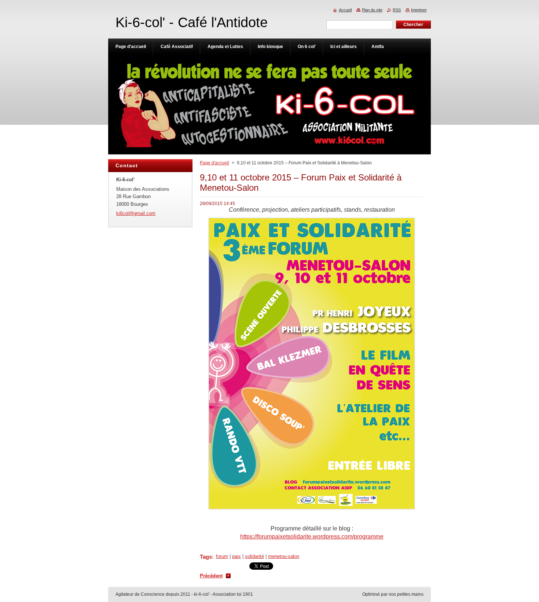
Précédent (211, 576)
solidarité (254, 556)
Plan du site (372, 10)
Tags (206, 557)
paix (236, 556)
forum (222, 556)
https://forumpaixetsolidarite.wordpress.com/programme (312, 536)
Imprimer (419, 10)
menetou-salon (283, 556)
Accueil (345, 10)
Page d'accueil (214, 163)
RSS (397, 10)
